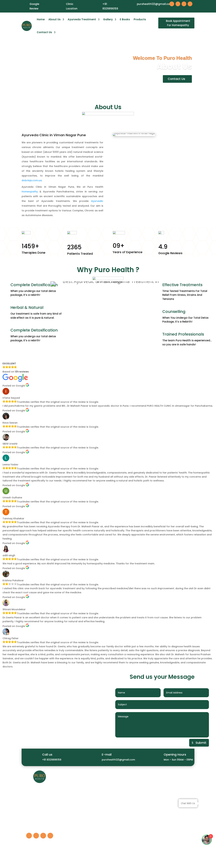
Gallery (108, 19)
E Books (125, 19)
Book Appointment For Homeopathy (178, 23)
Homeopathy (30, 191)
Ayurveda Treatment (82, 19)
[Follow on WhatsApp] (190, 4)
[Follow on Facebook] (171, 4)
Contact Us (44, 32)
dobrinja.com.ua (32, 180)
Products (140, 19)
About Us (54, 19)
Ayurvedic (97, 201)
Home (41, 19)
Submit (201, 743)
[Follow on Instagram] (178, 4)
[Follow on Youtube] (184, 4)
